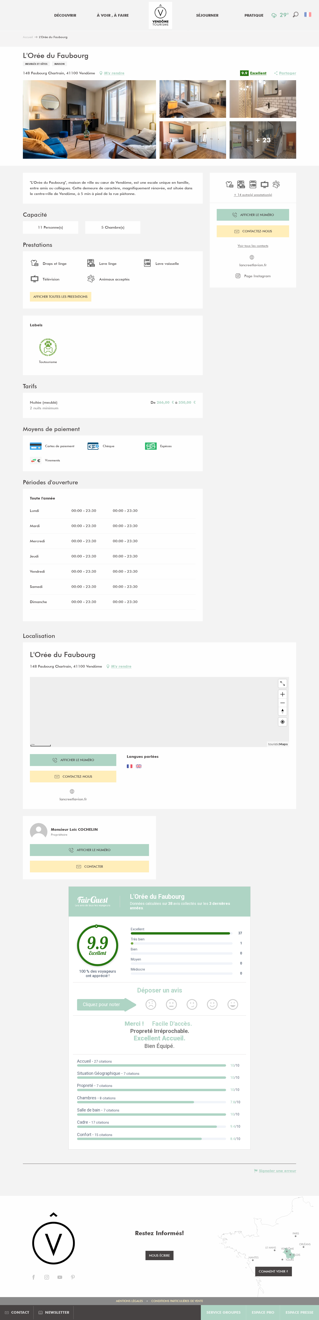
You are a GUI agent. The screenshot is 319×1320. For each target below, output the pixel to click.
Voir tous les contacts (253, 246)
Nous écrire (159, 1255)
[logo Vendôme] (53, 1239)
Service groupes (223, 1312)
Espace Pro (263, 1312)
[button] (295, 14)
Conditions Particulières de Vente (177, 1301)
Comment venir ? (273, 1271)
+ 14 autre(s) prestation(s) (253, 195)
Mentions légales (129, 1301)
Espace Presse (299, 1312)
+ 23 (263, 140)
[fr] (308, 14)
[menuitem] (65, 15)
